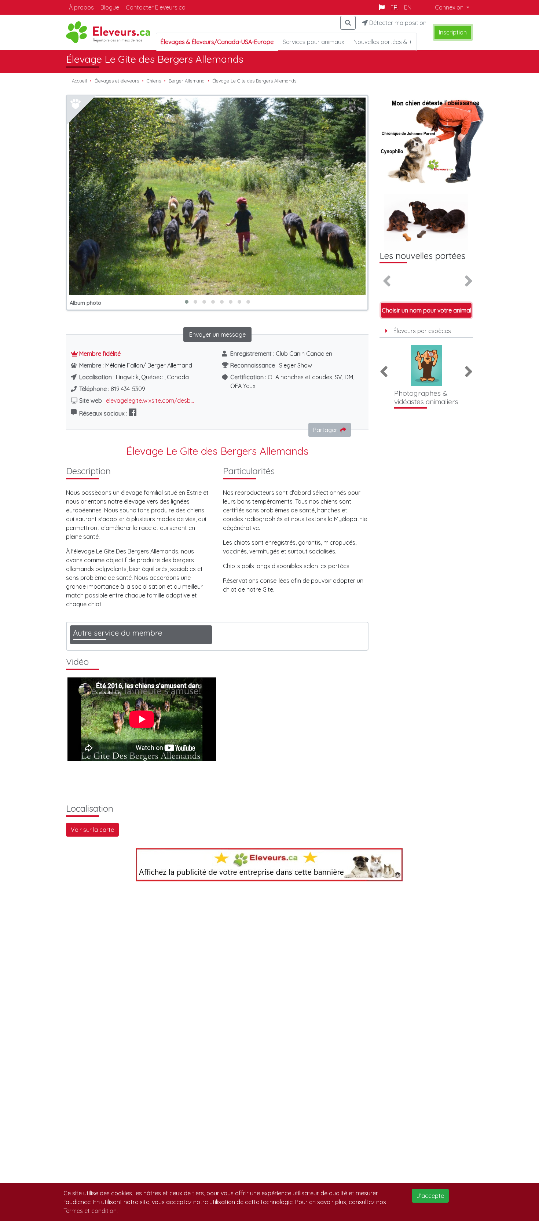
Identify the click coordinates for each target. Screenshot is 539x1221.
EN (407, 7)
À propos (81, 7)
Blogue (109, 7)
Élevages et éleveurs (117, 81)
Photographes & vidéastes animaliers (426, 397)
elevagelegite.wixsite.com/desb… (150, 400)
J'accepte (430, 1195)
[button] (186, 302)
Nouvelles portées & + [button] (382, 41)
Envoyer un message (217, 334)
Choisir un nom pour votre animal (426, 310)
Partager (325, 430)
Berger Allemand (187, 81)
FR (393, 7)
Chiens (154, 81)
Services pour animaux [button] (313, 41)
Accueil (79, 81)
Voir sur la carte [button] (92, 829)
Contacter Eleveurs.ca (156, 7)
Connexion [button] (450, 7)
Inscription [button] (453, 32)
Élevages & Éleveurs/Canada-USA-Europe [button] (217, 41)
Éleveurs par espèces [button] (422, 331)
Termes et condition (90, 1210)
